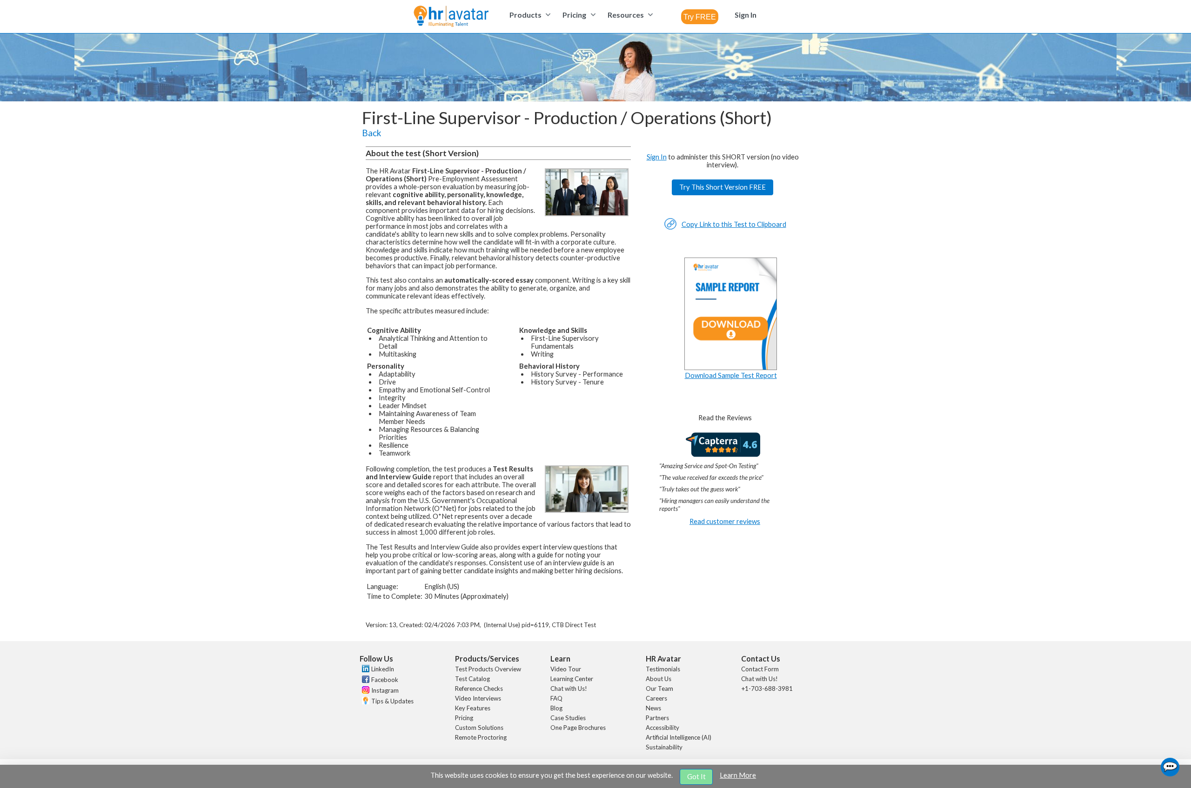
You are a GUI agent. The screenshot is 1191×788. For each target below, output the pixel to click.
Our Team (659, 688)
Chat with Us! (568, 688)
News (653, 708)
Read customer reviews (724, 521)
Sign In (657, 157)
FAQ (556, 698)
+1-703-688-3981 (767, 688)
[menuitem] (528, 15)
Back (371, 133)
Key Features (472, 708)
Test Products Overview (488, 669)
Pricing (464, 718)
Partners (657, 718)
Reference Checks (479, 688)
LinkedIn (382, 669)
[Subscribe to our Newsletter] (364, 702)
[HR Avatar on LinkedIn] (364, 670)
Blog (556, 708)
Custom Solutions (479, 727)
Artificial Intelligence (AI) (678, 737)
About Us (658, 678)
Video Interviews (478, 698)
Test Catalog (472, 678)
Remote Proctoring (481, 737)
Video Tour (565, 669)
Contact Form (760, 669)
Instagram (385, 690)
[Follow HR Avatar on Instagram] (364, 691)
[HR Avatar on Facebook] (364, 680)
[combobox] (699, 16)
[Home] (451, 17)
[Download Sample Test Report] (730, 367)
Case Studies (568, 718)
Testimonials (663, 669)
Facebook (384, 679)
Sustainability (664, 747)
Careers (656, 698)
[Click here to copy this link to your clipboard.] (670, 228)
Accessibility (662, 727)
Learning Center (571, 678)
